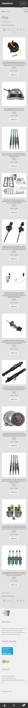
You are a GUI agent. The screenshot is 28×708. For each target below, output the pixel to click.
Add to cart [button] (14, 74)
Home (4, 11)
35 (23, 29)
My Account (4, 705)
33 (17, 29)
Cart (21, 704)
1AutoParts (7, 3)
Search (14, 705)
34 (20, 29)
